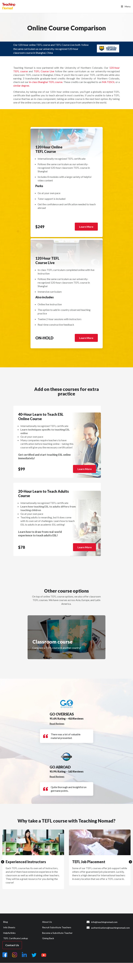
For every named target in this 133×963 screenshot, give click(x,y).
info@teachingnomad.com (104, 922)
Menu (128, 6)
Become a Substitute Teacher (57, 932)
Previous (2, 862)
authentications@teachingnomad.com (110, 927)
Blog (5, 921)
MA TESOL (108, 81)
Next (130, 862)
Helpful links (9, 932)
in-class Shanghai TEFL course (45, 81)
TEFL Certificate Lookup (15, 938)
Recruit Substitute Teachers (56, 927)
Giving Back (48, 938)
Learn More (86, 226)
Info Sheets (9, 927)
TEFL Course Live (44, 71)
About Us (47, 921)
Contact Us (12, 945)
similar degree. (21, 85)
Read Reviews (57, 723)
